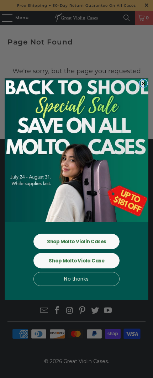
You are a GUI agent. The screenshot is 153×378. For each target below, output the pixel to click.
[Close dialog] (143, 83)
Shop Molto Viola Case (76, 260)
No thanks (76, 279)
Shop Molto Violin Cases (76, 241)
